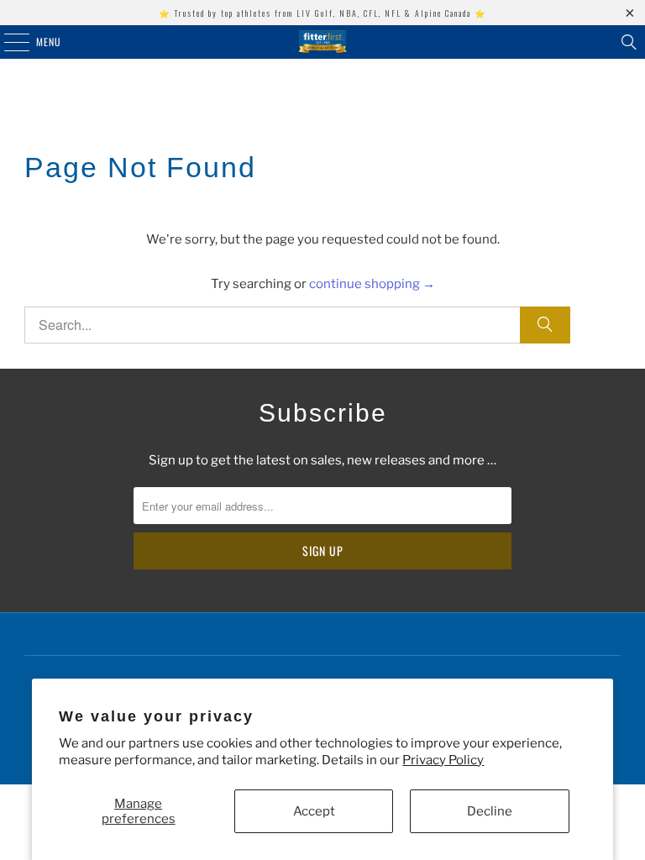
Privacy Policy (443, 760)
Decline (489, 811)
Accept (314, 811)
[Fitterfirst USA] (322, 42)
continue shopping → (372, 283)
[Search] (629, 42)
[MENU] (7, 42)
